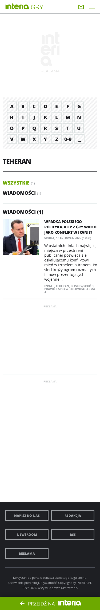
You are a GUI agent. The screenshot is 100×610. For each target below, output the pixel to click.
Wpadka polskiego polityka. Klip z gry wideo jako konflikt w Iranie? (70, 227)
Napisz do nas (27, 515)
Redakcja (73, 515)
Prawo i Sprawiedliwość (64, 289)
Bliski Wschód (82, 286)
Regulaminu (78, 578)
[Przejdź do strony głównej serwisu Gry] (37, 7)
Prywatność (49, 583)
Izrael (49, 286)
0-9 (68, 139)
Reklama (27, 553)
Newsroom (27, 534)
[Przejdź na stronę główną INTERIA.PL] (17, 6)
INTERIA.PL (84, 583)
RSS (73, 534)
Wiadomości (19, 193)
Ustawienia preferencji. (24, 583)
